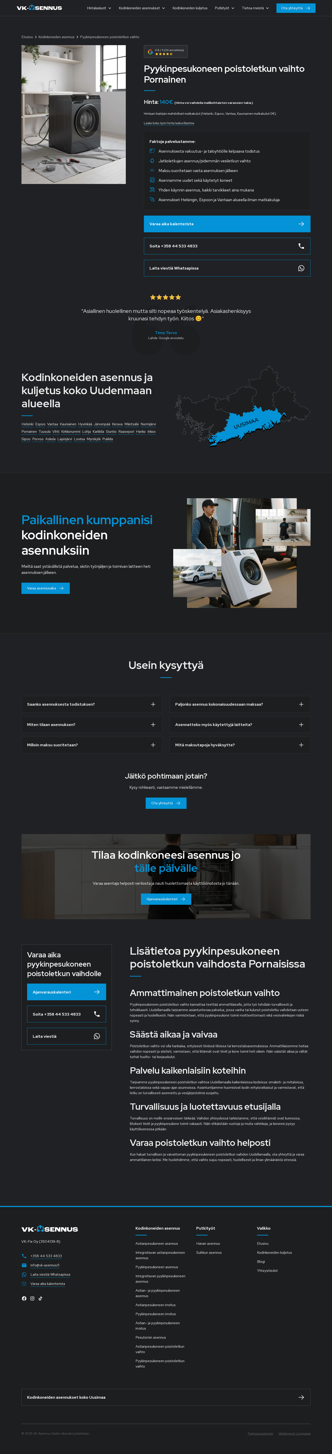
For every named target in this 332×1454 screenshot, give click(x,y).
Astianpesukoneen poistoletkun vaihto (160, 1349)
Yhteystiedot (267, 1270)
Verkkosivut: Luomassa (294, 1433)
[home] (39, 8)
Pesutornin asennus (151, 1337)
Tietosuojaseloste (260, 1433)
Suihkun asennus (209, 1252)
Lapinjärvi (64, 439)
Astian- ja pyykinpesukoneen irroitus (158, 1326)
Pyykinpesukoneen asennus (157, 1267)
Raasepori (126, 431)
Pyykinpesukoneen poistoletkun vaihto (160, 1364)
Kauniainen (68, 424)
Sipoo (25, 439)
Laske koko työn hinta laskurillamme (169, 123)
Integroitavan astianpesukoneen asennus (160, 1255)
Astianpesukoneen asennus (157, 1243)
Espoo (40, 424)
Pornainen (29, 431)
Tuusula (45, 431)
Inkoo (151, 431)
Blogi (261, 1261)
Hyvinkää (85, 424)
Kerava (117, 424)
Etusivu (263, 1243)
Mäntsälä (131, 424)
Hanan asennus (208, 1243)
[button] (99, 8)
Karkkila (98, 431)
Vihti (55, 431)
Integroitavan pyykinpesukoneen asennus (160, 1279)
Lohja (86, 431)
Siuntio (111, 431)
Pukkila (107, 439)
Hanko (141, 431)
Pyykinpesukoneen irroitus (156, 1314)
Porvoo (38, 439)
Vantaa (52, 424)
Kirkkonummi (70, 431)
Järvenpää (102, 424)
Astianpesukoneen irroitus (156, 1305)
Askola (50, 439)
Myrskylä (94, 439)
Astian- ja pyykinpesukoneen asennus (158, 1293)
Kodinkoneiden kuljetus (190, 8)
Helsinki (27, 424)
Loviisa (79, 439)
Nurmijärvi (148, 424)
